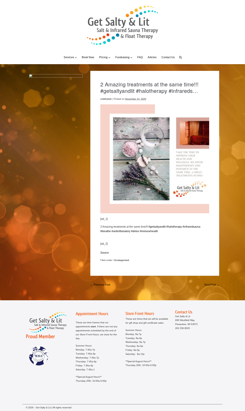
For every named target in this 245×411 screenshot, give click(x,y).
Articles (152, 57)
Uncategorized (121, 260)
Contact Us (168, 57)
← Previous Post (100, 284)
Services (69, 57)
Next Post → (211, 284)
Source (104, 252)
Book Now (88, 57)
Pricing (103, 57)
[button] (181, 57)
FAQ (140, 57)
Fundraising (122, 57)
